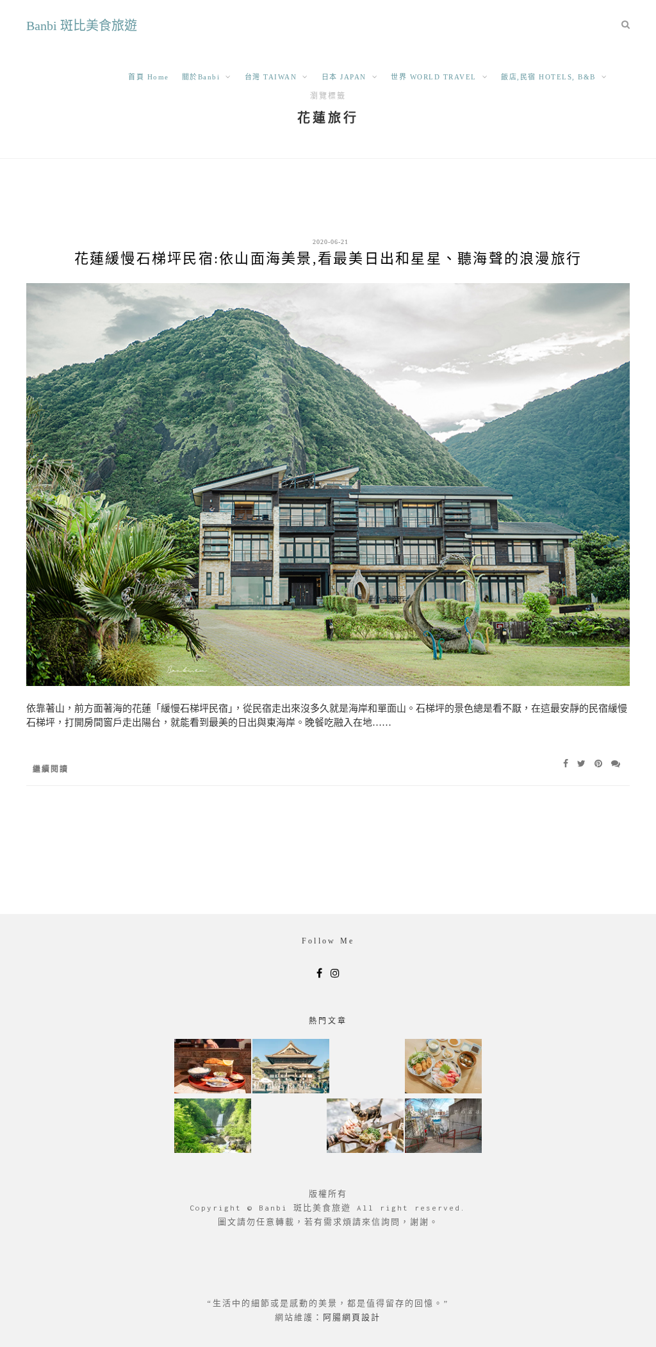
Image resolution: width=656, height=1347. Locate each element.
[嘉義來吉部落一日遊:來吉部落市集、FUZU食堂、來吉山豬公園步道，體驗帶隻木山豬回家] (365, 1126)
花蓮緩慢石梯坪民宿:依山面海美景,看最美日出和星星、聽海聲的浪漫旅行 (328, 258)
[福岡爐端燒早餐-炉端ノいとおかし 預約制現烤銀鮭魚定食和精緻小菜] (212, 1067)
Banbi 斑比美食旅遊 (81, 26)
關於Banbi (201, 77)
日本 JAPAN (344, 77)
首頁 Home (148, 77)
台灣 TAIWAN (271, 77)
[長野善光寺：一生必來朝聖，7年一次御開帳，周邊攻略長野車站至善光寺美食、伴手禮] (290, 1067)
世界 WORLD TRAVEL (434, 77)
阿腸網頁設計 (352, 1317)
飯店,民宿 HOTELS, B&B (548, 77)
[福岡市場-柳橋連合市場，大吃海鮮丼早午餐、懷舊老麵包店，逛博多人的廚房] (443, 1067)
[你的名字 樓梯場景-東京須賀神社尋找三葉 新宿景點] (443, 1126)
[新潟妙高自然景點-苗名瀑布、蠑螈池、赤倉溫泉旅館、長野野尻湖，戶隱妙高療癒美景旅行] (212, 1126)
